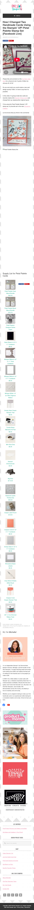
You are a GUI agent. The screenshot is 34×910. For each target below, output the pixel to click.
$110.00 (10, 481)
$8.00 (10, 346)
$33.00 (10, 500)
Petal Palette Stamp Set (16, 626)
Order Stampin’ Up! (8, 853)
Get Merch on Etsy (8, 864)
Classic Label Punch (10, 513)
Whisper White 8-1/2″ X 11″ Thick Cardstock (10, 361)
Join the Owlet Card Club (9, 857)
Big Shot (10, 478)
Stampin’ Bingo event (21, 98)
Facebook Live (18, 624)
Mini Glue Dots (10, 444)
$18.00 (10, 515)
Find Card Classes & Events (10, 860)
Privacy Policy (20, 907)
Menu (18, 16)
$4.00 (10, 466)
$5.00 (10, 568)
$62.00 (10, 295)
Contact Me (6, 889)
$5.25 (10, 447)
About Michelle (7, 878)
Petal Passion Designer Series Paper (10, 327)
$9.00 (10, 381)
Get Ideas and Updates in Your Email (13, 832)
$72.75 (10, 312)
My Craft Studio (7, 885)
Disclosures (27, 907)
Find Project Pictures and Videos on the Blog (15, 828)
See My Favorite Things (9, 868)
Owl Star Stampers (17, 7)
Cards (11, 624)
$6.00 (10, 432)
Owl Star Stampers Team (9, 881)
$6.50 (10, 415)
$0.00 (10, 619)
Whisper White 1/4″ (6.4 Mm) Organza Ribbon (10, 395)
